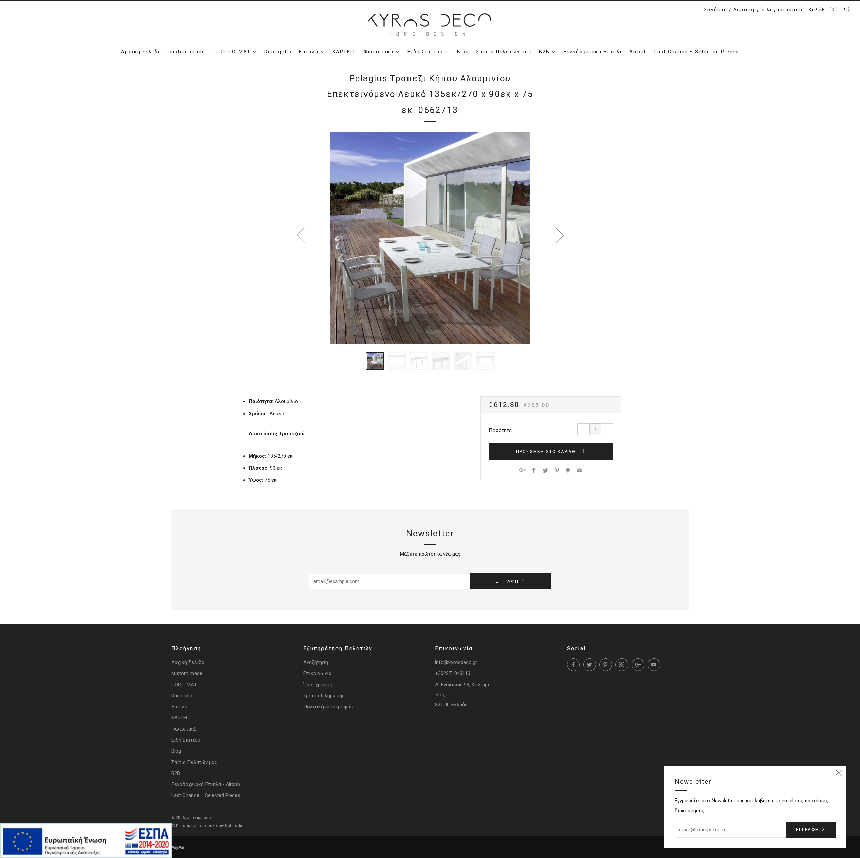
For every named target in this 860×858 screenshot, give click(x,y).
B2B (544, 51)
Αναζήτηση (315, 662)
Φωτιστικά (378, 51)
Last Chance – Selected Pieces (696, 51)
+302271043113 (452, 673)
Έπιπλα (309, 51)
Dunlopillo (278, 51)
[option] (430, 238)
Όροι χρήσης (317, 684)
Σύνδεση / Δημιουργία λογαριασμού (753, 9)
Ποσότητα (500, 430)
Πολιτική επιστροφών (328, 707)
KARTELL (344, 51)
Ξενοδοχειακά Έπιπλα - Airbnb (605, 51)
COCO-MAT (236, 51)
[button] (375, 361)
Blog (463, 51)
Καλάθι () (823, 9)
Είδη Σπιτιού (425, 51)
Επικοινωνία (317, 673)
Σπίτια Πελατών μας (504, 51)
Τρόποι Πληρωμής (324, 696)
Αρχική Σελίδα (141, 51)
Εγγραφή (507, 581)
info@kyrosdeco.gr (456, 662)
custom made (187, 51)
